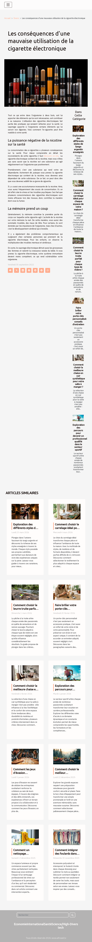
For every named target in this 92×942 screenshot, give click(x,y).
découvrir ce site (51, 156)
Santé (48, 924)
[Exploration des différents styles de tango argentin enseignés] (78, 128)
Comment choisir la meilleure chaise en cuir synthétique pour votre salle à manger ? (79, 375)
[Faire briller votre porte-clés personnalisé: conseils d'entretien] (78, 301)
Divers (16, 18)
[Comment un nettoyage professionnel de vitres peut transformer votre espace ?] (25, 837)
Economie (20, 924)
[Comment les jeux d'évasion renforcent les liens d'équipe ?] (25, 756)
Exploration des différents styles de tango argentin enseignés (79, 143)
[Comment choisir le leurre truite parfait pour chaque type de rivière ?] (78, 241)
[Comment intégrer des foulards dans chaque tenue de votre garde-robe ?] (66, 837)
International (35, 924)
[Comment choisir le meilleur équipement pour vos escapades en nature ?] (66, 756)
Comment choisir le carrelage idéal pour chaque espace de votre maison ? (78, 200)
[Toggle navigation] (8, 5)
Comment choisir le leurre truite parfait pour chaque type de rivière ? (78, 258)
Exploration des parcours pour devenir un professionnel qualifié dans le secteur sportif (80, 437)
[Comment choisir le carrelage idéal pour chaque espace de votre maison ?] (78, 183)
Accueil (7, 18)
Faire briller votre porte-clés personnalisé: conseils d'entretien (80, 316)
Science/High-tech (61, 925)
